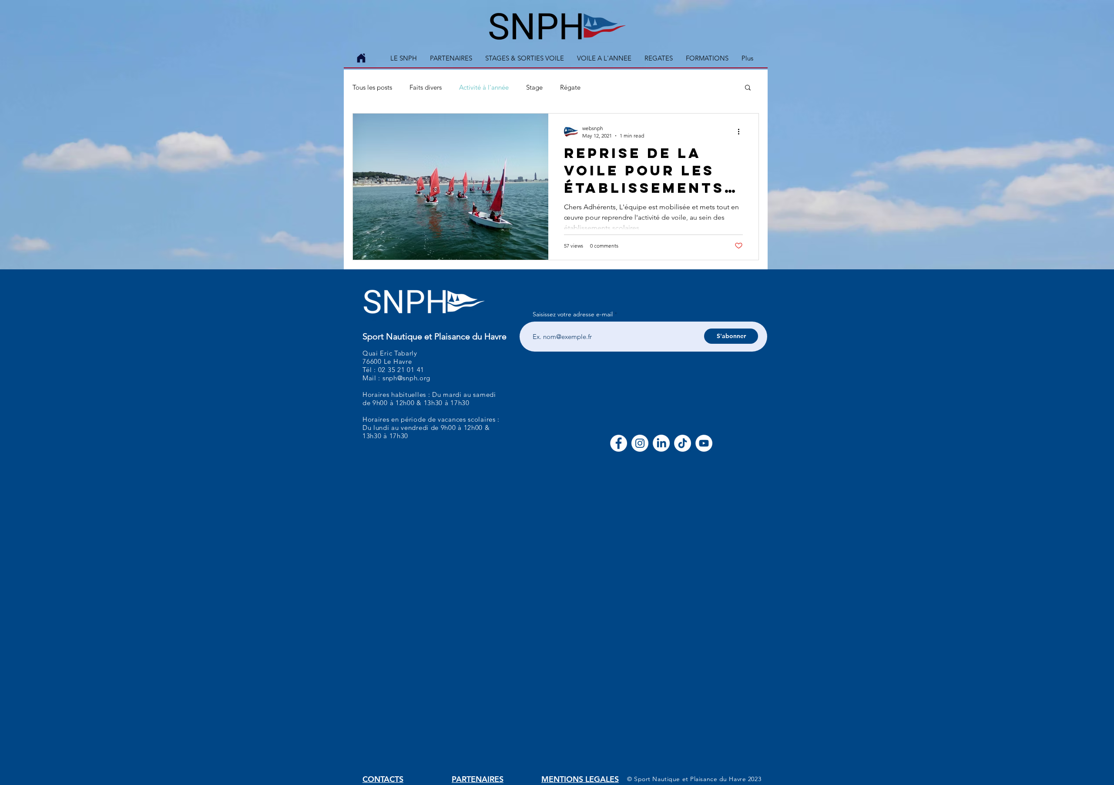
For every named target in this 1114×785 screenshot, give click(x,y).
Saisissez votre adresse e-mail (573, 314)
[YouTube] (703, 443)
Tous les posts (372, 87)
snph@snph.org (406, 378)
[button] (524, 58)
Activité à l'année (484, 87)
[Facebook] (618, 443)
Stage (534, 87)
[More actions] (741, 131)
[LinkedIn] (661, 443)
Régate (570, 87)
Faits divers (425, 87)
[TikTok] (682, 443)
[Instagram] (639, 443)
